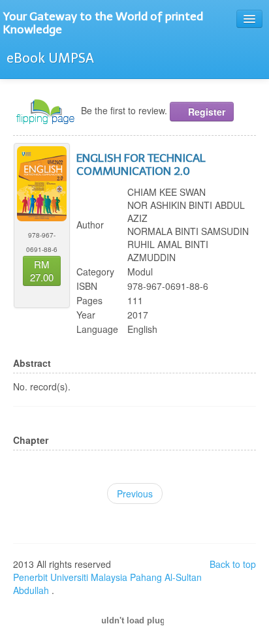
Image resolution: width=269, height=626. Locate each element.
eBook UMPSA (50, 58)
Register (205, 111)
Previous (135, 493)
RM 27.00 (42, 270)
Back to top (233, 564)
